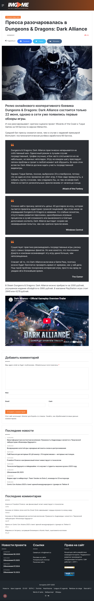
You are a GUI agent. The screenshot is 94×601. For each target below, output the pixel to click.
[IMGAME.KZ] (19, 5)
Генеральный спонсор (41, 560)
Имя (6, 393)
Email (7, 401)
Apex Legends (16, 588)
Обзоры (58, 592)
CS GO (25, 588)
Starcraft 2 (87, 588)
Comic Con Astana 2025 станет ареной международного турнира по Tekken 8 (41, 524)
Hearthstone (47, 588)
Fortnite (38, 588)
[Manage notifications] (5, 596)
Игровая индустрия (13, 17)
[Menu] (3, 6)
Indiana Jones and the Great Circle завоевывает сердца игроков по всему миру (43, 510)
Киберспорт (49, 592)
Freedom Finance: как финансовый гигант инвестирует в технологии (38, 504)
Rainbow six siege (75, 588)
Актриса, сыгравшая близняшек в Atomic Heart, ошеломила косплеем (40, 530)
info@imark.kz (46, 552)
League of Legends (61, 588)
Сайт (51, 401)
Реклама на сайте (39, 557)
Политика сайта (38, 562)
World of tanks (38, 592)
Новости (6, 588)
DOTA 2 (31, 588)
